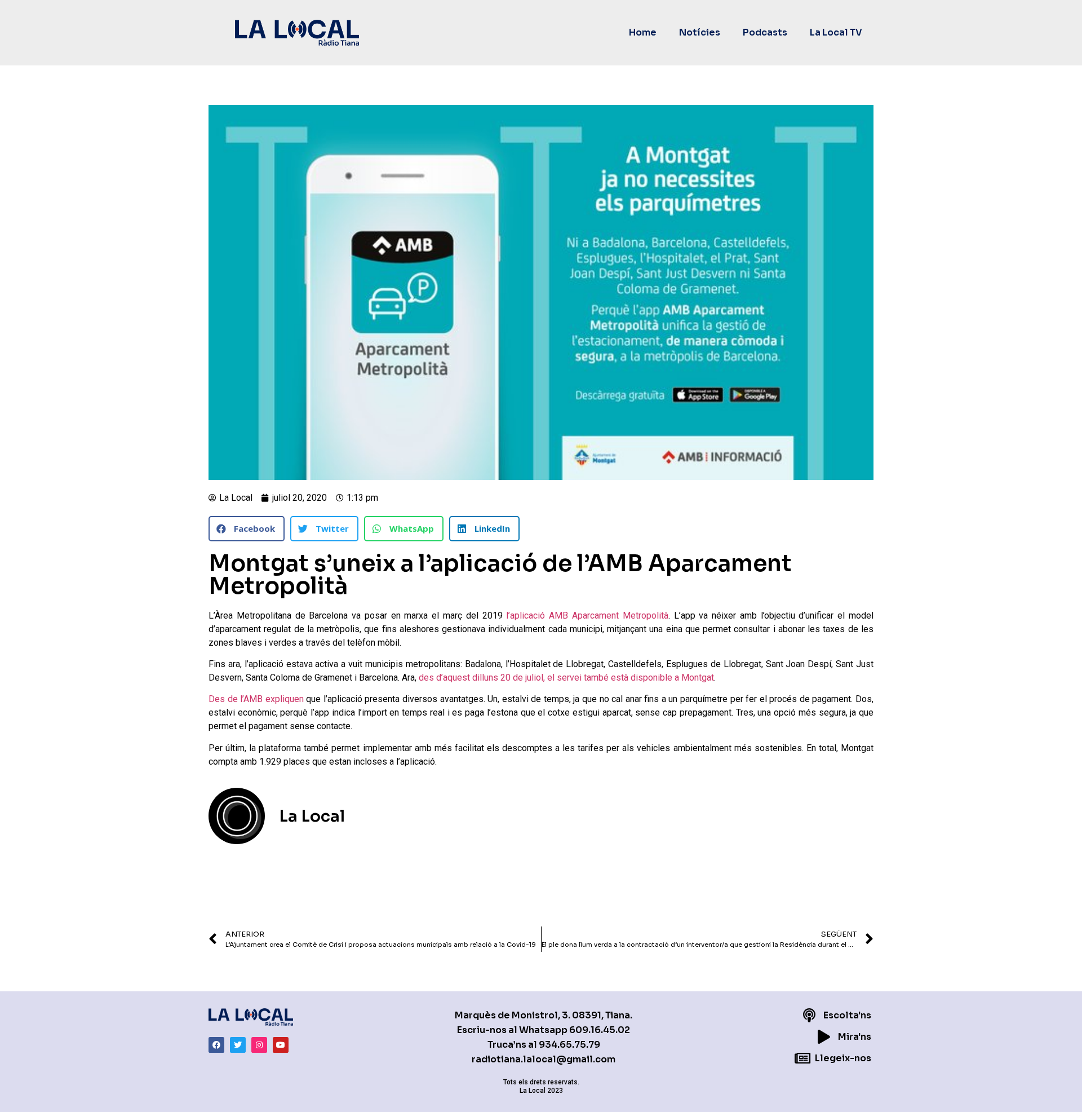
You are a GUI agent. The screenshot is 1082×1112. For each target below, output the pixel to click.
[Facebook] (216, 1045)
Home (643, 32)
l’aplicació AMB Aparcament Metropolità (587, 615)
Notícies (699, 32)
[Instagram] (259, 1045)
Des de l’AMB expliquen (256, 699)
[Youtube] (281, 1045)
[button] (247, 528)
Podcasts (765, 32)
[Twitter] (238, 1045)
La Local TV (836, 32)
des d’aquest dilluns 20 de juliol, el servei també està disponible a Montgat (565, 677)
